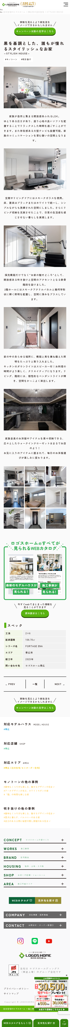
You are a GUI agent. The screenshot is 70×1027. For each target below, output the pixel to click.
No (1, 12)
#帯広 (6, 729)
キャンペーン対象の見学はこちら (35, 31)
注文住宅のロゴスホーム (14, 1009)
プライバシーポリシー (16, 988)
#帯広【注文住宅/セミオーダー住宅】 (22, 767)
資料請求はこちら (35, 613)
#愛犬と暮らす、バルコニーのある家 (22, 817)
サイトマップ (11, 993)
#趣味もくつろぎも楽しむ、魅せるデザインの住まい (29, 786)
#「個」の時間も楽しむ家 (16, 794)
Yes (1, 9)
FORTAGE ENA (34, 646)
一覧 (35, 684)
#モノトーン (11, 59)
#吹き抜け (26, 59)
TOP (64, 1024)
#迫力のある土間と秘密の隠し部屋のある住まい (27, 820)
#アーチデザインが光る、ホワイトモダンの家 (26, 790)
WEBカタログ (20, 900)
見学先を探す (46, 900)
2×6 (28, 633)
